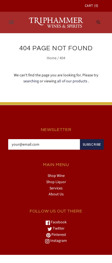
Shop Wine (56, 176)
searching (31, 81)
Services (56, 188)
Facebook (58, 222)
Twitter (58, 228)
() (91, 5)
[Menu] (11, 22)
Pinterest (58, 234)
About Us (56, 194)
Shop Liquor (56, 182)
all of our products (72, 81)
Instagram (58, 240)
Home (52, 58)
